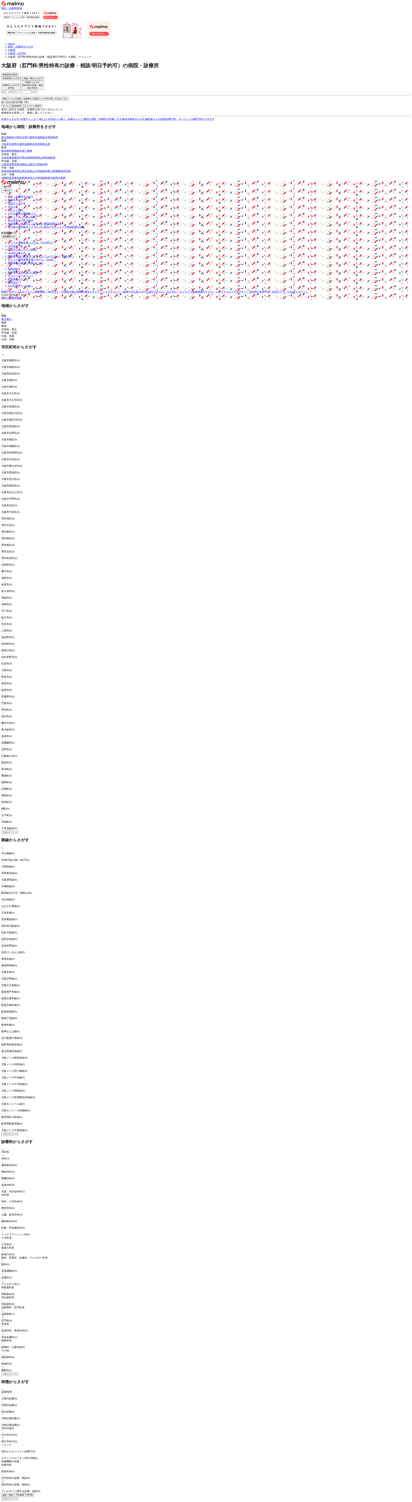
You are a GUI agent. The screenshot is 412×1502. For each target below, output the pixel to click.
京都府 (20, 144)
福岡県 (5, 178)
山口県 (36, 171)
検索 (34, 92)
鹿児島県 (53, 178)
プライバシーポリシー (20, 275)
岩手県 (20, 157)
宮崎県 (44, 178)
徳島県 (44, 171)
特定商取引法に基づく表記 (23, 272)
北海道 (5, 157)
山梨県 (5, 164)
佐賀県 (13, 178)
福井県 (44, 164)
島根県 (13, 171)
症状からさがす (17, 203)
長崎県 (20, 178)
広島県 (28, 171)
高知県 (67, 171)
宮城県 (28, 157)
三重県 (28, 151)
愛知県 (5, 151)
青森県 (13, 157)
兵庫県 (13, 144)
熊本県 (28, 178)
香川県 (51, 171)
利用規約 (13, 269)
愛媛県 (59, 171)
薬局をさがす (15, 200)
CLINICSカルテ (17, 252)
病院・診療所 (9, 8)
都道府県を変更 (10, 74)
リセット (7, 832)
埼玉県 (23, 137)
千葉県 (31, 137)
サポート (13, 206)
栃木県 (46, 137)
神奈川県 (14, 137)
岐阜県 (20, 151)
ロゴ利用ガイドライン (20, 285)
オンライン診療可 (32, 106)
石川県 (36, 164)
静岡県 (13, 151)
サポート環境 (15, 210)
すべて (6, 106)
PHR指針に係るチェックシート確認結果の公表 (35, 223)
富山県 (28, 164)
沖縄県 (62, 178)
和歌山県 (45, 144)
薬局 (19, 8)
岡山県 (20, 171)
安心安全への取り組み (20, 220)
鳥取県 (5, 171)
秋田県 (36, 157)
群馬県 (54, 137)
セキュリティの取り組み (22, 216)
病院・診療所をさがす (20, 196)
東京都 (5, 137)
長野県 (13, 164)
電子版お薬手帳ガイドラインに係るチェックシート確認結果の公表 (46, 227)
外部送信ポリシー (18, 279)
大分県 (36, 178)
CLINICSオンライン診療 (22, 249)
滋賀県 (28, 144)
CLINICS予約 (15, 246)
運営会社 (13, 282)
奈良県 (36, 144)
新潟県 (20, 164)
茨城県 (38, 137)
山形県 (44, 157)
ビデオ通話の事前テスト (22, 213)
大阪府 (5, 144)
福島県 (51, 157)
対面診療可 (16, 106)
